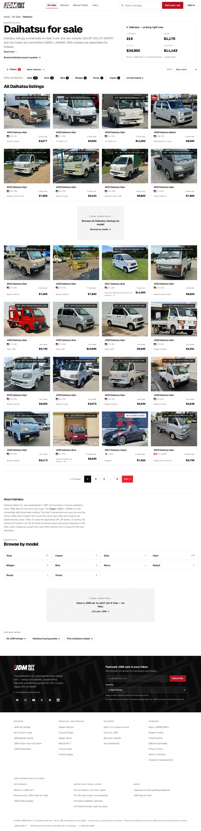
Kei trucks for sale (23, 732)
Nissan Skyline (66, 727)
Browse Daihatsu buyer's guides (22, 57)
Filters (15, 69)
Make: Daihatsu (35, 69)
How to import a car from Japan (90, 790)
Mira (64, 77)
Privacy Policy (156, 748)
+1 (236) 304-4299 (86, 826)
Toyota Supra (65, 748)
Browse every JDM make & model (31, 795)
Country (110, 684)
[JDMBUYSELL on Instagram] (25, 700)
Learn (95, 5)
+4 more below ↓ (134, 77)
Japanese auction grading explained (152, 790)
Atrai (48, 77)
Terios (97, 77)
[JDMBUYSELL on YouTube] (33, 700)
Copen (114, 77)
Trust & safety (156, 738)
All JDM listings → (16, 638)
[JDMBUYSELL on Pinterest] (49, 700)
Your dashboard (111, 743)
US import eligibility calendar (88, 800)
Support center (156, 732)
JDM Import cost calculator (28, 743)
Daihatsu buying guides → (46, 638)
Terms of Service (157, 754)
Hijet (32, 77)
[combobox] (141, 5)
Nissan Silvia (65, 738)
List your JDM (100, 611)
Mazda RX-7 (65, 743)
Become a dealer (112, 738)
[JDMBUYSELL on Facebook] (17, 700)
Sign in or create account (116, 727)
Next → (127, 479)
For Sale (52, 5)
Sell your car (172, 5)
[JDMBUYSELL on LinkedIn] (58, 700)
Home (7, 16)
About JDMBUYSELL (159, 727)
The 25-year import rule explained (91, 795)
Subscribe (177, 678)
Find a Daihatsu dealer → (80, 638)
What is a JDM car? (24, 790)
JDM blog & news (142, 795)
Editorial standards (158, 743)
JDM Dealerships (22, 748)
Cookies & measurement (161, 759)
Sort (170, 69)
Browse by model (100, 229)
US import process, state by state (90, 806)
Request (64, 5)
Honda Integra (66, 754)
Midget (80, 77)
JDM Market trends (23, 738)
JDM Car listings (22, 727)
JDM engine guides (23, 800)
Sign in (191, 5)
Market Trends (80, 5)
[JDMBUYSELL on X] (41, 700)
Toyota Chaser (66, 732)
